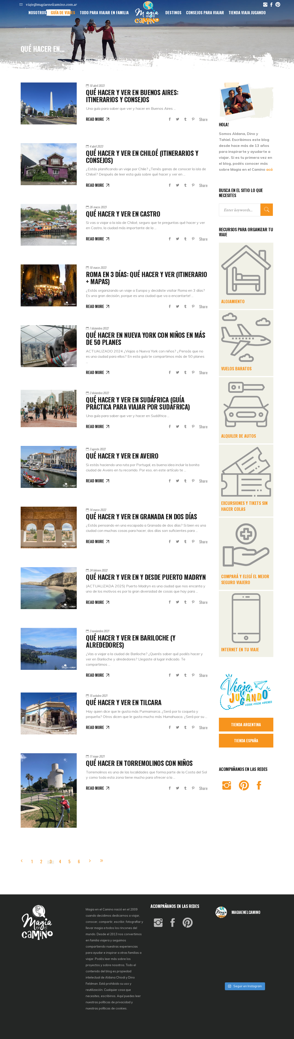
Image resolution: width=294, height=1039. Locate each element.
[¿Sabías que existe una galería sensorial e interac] (263, 962)
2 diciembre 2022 (99, 392)
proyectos (93, 965)
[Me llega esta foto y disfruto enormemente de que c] (225, 940)
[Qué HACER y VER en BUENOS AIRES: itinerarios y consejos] (49, 103)
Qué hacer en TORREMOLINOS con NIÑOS (139, 763)
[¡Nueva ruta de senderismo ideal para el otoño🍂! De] (244, 973)
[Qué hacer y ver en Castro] (49, 225)
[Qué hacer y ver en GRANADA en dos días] (49, 528)
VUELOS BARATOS (236, 368)
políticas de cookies (113, 1008)
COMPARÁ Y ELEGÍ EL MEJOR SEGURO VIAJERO (245, 579)
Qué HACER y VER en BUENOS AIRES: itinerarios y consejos (132, 96)
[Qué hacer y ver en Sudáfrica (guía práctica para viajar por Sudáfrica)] (49, 408)
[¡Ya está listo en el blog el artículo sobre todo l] (263, 973)
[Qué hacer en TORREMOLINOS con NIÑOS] (49, 790)
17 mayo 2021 (97, 756)
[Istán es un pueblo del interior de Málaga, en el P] (225, 929)
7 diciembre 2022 (99, 328)
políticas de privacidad (114, 1002)
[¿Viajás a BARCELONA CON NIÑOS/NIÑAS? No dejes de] (225, 951)
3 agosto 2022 (97, 449)
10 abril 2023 (97, 85)
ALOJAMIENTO (233, 301)
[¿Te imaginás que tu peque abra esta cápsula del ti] (244, 940)
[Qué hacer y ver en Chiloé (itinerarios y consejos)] (49, 164)
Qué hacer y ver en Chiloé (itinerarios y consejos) (142, 156)
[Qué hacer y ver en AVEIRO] (49, 467)
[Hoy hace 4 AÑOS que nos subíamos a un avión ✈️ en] (263, 929)
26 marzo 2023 (98, 207)
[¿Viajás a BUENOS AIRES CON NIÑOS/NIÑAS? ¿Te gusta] (263, 951)
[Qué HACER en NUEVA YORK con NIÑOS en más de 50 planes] (49, 346)
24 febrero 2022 (98, 570)
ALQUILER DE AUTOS (238, 436)
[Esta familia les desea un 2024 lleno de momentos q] (244, 962)
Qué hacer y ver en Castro (123, 213)
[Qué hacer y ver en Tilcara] (49, 713)
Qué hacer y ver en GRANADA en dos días (141, 516)
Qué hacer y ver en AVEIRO (122, 455)
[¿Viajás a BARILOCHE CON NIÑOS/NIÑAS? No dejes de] (225, 962)
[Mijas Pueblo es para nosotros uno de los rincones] (244, 929)
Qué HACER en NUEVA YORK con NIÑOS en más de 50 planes (145, 338)
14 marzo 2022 (98, 509)
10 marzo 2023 (98, 267)
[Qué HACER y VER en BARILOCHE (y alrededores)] (49, 649)
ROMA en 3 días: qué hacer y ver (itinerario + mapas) (146, 277)
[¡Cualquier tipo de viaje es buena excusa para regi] (263, 940)
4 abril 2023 (96, 146)
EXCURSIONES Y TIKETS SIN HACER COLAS (244, 506)
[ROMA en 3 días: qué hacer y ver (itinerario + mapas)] (49, 285)
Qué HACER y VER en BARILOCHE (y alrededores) (130, 641)
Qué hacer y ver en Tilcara (123, 702)
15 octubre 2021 (98, 695)
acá (269, 169)
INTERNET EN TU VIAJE (240, 649)
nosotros (118, 965)
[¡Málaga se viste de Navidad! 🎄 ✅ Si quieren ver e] (225, 973)
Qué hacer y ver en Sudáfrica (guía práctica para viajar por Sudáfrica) (138, 403)
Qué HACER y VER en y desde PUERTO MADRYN (146, 577)
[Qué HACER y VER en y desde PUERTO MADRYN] (49, 588)
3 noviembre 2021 (99, 631)
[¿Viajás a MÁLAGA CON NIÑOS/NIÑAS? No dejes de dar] (244, 951)
